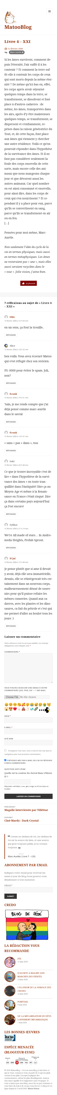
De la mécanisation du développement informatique (35, 1018)
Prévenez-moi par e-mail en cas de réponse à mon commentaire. (28, 761)
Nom (7, 716)
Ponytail (23, 1001)
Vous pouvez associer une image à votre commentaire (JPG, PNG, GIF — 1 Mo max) (25, 689)
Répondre (11, 335)
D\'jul (12, 558)
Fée (19, 958)
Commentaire (12, 652)
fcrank (13, 393)
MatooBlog (18, 26)
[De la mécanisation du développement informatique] (9, 1019)
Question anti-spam (14, 769)
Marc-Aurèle (15, 52)
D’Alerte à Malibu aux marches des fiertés (31, 974)
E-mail (8, 727)
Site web (8, 738)
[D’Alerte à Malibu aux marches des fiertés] (9, 976)
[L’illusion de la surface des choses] (9, 991)
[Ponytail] (9, 1005)
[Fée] (9, 962)
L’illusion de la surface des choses (34, 989)
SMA (12, 317)
